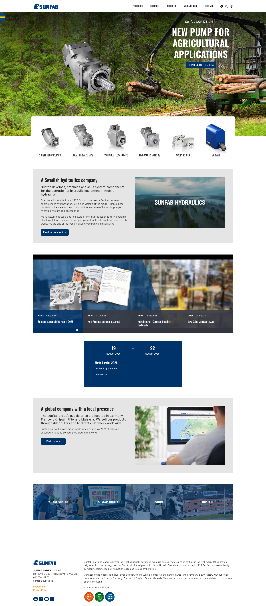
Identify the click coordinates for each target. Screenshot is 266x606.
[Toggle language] (231, 6)
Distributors (53, 441)
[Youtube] (46, 599)
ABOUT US (171, 6)
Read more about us (54, 232)
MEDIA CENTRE (190, 6)
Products (138, 6)
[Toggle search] (226, 6)
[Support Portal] (222, 6)
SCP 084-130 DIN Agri (201, 65)
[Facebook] (52, 599)
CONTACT (209, 6)
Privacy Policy (40, 590)
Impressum (39, 586)
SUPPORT (154, 6)
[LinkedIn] (35, 599)
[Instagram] (41, 599)
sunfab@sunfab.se (43, 580)
